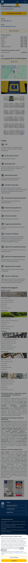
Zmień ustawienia (14, 557)
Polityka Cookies (18, 553)
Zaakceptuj (14, 560)
